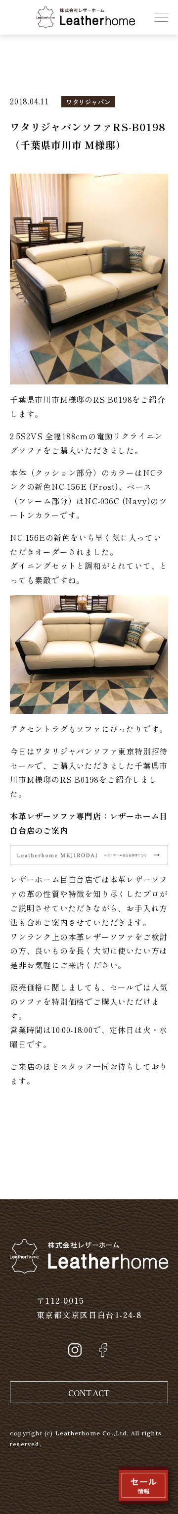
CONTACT (89, 1393)
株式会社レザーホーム (77, 13)
